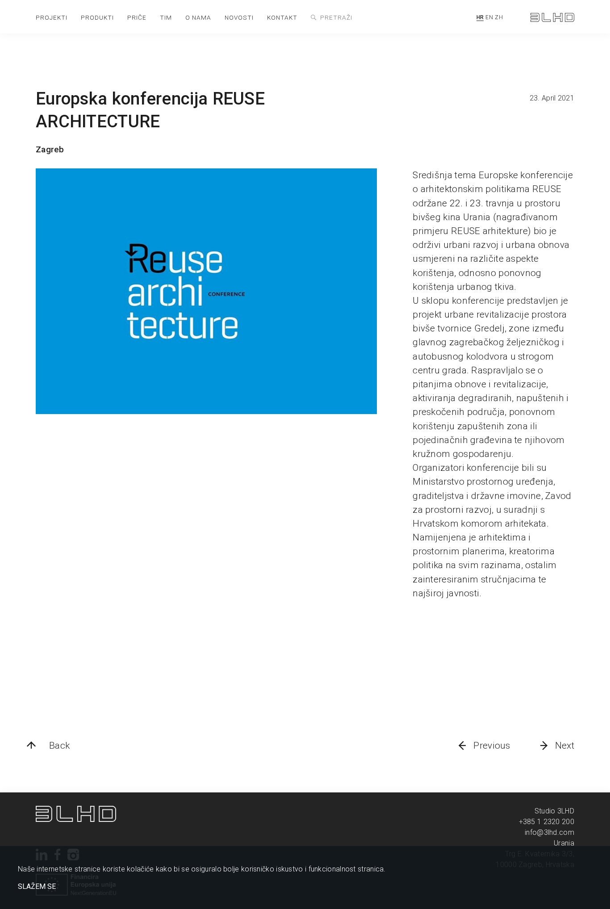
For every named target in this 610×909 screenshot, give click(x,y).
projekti (51, 17)
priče (136, 17)
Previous (491, 745)
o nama (198, 17)
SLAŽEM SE (37, 887)
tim (166, 17)
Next (564, 745)
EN (489, 17)
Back (59, 745)
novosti (239, 17)
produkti (97, 17)
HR (480, 17)
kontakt (282, 17)
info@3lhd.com (549, 832)
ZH (499, 17)
